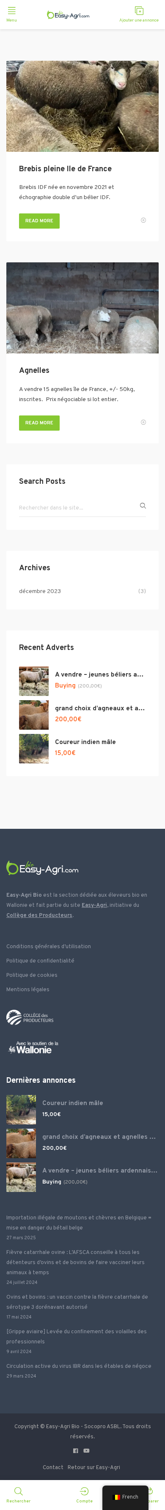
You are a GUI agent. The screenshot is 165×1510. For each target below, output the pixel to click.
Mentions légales (28, 990)
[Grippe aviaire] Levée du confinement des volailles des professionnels (76, 1337)
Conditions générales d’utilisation (48, 947)
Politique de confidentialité (40, 961)
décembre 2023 (40, 591)
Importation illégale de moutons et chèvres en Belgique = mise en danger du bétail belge (78, 1223)
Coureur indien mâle (85, 743)
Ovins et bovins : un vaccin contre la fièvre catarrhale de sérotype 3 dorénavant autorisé (77, 1302)
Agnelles (34, 371)
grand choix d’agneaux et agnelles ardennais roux (100, 709)
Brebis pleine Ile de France (65, 169)
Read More (39, 221)
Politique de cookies (32, 975)
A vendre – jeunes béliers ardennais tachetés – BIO (100, 675)
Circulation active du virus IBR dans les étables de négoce (78, 1366)
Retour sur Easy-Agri (94, 1467)
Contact (53, 1467)
